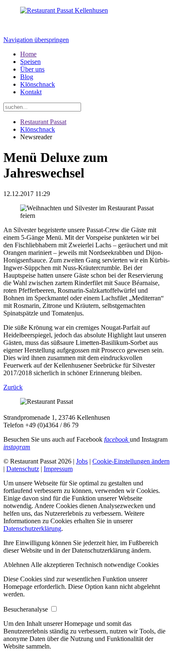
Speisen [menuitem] (30, 61)
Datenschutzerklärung (32, 528)
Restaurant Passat (43, 121)
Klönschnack (37, 129)
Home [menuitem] (28, 54)
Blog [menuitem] (26, 76)
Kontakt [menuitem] (31, 91)
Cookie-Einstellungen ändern (131, 461)
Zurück (13, 387)
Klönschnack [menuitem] (37, 84)
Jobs (82, 461)
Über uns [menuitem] (32, 69)
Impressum (58, 468)
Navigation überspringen (36, 39)
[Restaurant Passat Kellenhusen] (64, 10)
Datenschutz (22, 468)
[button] (17, 564)
